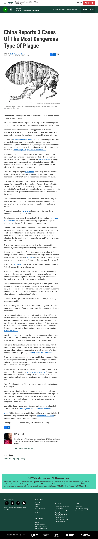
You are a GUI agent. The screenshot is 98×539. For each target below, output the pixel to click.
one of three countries (45, 416)
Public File (58, 513)
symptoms (26, 211)
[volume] (11, 9)
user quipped (14, 335)
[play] (5, 10)
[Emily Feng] (8, 438)
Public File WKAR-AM (61, 519)
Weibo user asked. (11, 331)
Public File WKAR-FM (61, 517)
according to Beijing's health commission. (30, 150)
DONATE (89, 3)
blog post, (17, 264)
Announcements (40, 524)
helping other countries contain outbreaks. (36, 409)
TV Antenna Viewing (82, 509)
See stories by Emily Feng (24, 448)
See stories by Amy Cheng (14, 458)
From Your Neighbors (41, 528)
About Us (37, 502)
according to (40, 353)
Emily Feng (13, 54)
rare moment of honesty (36, 372)
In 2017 (6, 413)
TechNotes (79, 507)
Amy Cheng (21, 54)
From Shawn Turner (41, 526)
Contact (37, 504)
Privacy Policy (59, 509)
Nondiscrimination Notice (62, 511)
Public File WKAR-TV (61, 515)
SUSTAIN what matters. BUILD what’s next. (49, 478)
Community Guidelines (62, 507)
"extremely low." (45, 159)
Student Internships (41, 513)
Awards (37, 522)
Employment (38, 511)
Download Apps (80, 511)
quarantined (29, 172)
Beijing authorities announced (24, 139)
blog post (30, 257)
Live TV (79, 3)
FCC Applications (60, 521)
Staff (36, 506)
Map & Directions (40, 509)
